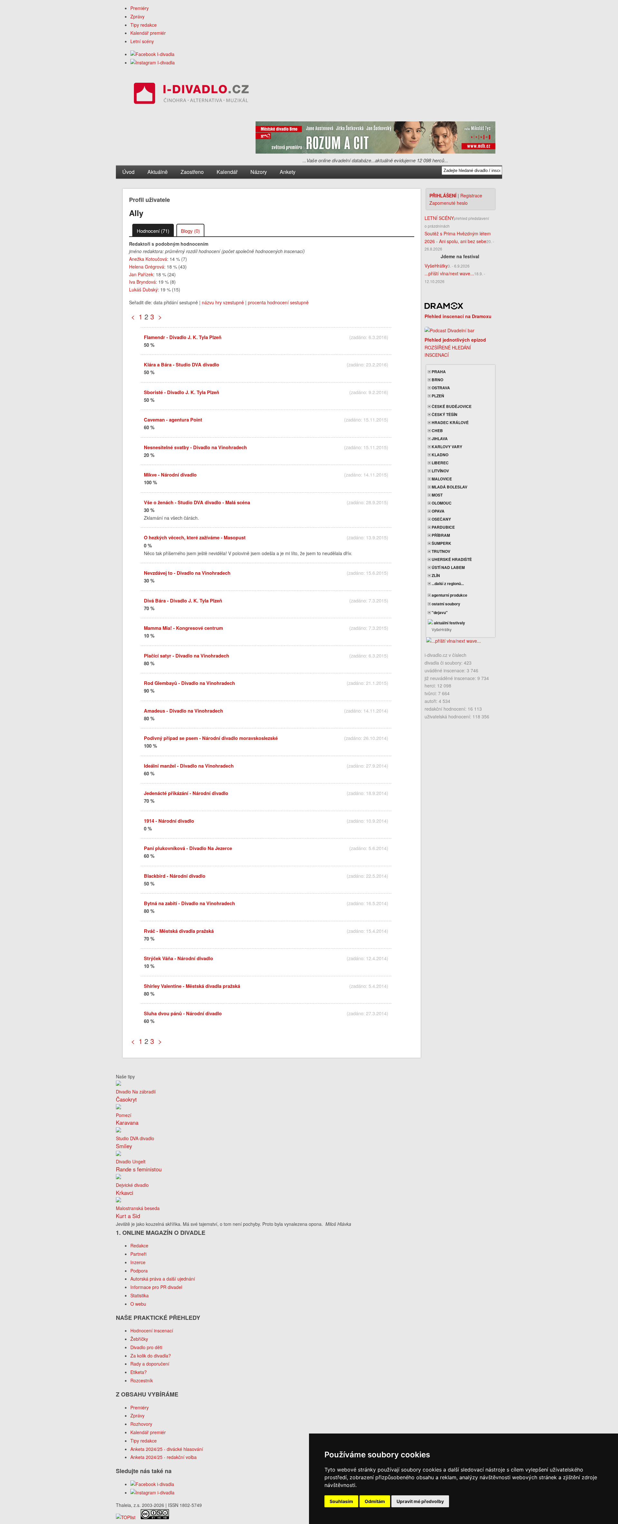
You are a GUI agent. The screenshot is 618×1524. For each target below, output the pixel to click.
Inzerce (137, 1262)
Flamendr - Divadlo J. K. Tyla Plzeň (182, 337)
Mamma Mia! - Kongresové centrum (183, 627)
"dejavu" (439, 612)
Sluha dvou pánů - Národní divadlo (183, 1013)
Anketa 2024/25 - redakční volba (163, 1457)
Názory (258, 171)
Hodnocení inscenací (151, 1330)
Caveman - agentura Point (173, 419)
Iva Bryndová (142, 282)
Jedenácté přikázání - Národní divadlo (186, 793)
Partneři (138, 1254)
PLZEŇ (437, 396)
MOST (437, 495)
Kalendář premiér (148, 33)
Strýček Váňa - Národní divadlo (178, 958)
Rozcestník (141, 1380)
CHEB (437, 430)
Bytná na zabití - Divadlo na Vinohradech (189, 903)
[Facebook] (152, 54)
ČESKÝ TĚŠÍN (444, 414)
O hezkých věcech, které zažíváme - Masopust (195, 537)
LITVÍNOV (440, 471)
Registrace (471, 195)
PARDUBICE (443, 527)
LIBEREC (440, 463)
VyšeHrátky (436, 265)
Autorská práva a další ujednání (162, 1278)
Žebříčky (139, 1339)
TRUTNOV (440, 551)
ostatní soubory (445, 604)
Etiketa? (138, 1372)
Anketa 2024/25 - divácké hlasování (166, 1449)
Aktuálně (157, 171)
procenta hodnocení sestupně (278, 302)
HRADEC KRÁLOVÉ (450, 422)
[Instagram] (152, 62)
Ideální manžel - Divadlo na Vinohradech (189, 765)
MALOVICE (441, 479)
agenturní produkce (449, 595)
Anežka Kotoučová (148, 259)
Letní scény (142, 41)
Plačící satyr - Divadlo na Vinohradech (186, 655)
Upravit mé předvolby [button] (420, 1501)
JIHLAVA (439, 438)
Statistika (139, 1295)
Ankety (287, 171)
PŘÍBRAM (440, 535)
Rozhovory (141, 1424)
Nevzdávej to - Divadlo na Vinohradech (187, 572)
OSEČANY (441, 519)
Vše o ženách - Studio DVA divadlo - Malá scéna (197, 502)
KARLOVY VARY (446, 447)
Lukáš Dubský (143, 289)
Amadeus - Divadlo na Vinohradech (183, 710)
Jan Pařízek (141, 274)
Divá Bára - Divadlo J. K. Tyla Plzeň (183, 600)
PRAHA (438, 371)
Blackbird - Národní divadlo (174, 875)
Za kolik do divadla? (150, 1355)
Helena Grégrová (146, 266)
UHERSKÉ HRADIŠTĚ (451, 559)
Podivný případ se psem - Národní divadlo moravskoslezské (211, 738)
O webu (138, 1304)
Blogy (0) (190, 230)
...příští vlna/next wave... (449, 273)
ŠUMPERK (441, 543)
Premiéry (139, 8)
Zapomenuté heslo (448, 203)
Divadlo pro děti (146, 1347)
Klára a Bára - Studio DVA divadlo (181, 364)
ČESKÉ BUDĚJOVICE (451, 406)
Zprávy (137, 16)
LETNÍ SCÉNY (439, 218)
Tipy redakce (143, 25)
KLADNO (439, 455)
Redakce (139, 1245)
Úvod (128, 171)
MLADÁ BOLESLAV (449, 487)
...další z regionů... (447, 583)
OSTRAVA (440, 388)
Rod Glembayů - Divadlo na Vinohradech (189, 682)
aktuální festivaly (449, 623)
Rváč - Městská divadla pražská (179, 930)
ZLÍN (435, 575)
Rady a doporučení (149, 1363)
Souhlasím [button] (341, 1501)
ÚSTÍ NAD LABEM (448, 567)
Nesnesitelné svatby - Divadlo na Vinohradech (195, 447)
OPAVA (438, 511)
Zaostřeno (192, 171)
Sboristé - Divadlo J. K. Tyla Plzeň (181, 392)
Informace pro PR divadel (156, 1287)
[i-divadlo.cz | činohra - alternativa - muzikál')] (190, 94)
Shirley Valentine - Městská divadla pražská (192, 985)
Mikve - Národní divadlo (170, 474)
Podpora (139, 1270)
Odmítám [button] (375, 1501)
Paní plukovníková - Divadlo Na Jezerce (188, 848)
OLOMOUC (441, 503)
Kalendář (227, 171)
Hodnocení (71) (153, 230)
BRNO (437, 380)
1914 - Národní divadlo (169, 820)
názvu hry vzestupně (223, 302)
